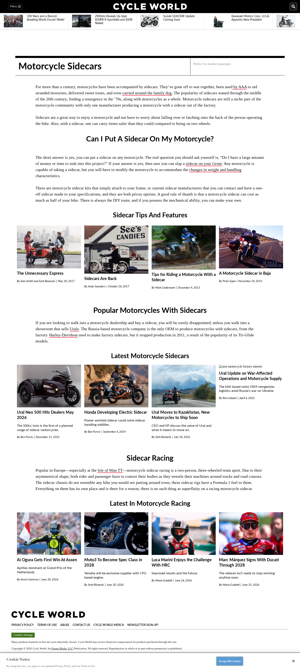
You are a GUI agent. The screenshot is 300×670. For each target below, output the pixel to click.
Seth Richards (163, 437)
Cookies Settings (23, 635)
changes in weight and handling (215, 169)
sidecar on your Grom (204, 163)
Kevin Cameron (30, 579)
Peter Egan (229, 281)
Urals (74, 329)
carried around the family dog (147, 93)
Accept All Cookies (230, 660)
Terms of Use (47, 625)
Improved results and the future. (175, 573)
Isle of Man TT (110, 470)
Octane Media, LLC (62, 648)
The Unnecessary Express (40, 273)
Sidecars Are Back (100, 279)
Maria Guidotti (163, 580)
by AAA (239, 86)
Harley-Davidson (63, 335)
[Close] (293, 661)
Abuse (64, 625)
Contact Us (81, 625)
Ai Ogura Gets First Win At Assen (47, 560)
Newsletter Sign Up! (142, 625)
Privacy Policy (22, 625)
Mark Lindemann (165, 287)
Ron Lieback (230, 398)
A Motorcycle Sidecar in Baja (245, 273)
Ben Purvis (27, 437)
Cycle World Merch (108, 625)
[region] (150, 661)
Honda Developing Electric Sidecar (115, 412)
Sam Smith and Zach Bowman (38, 281)
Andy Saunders (97, 286)
